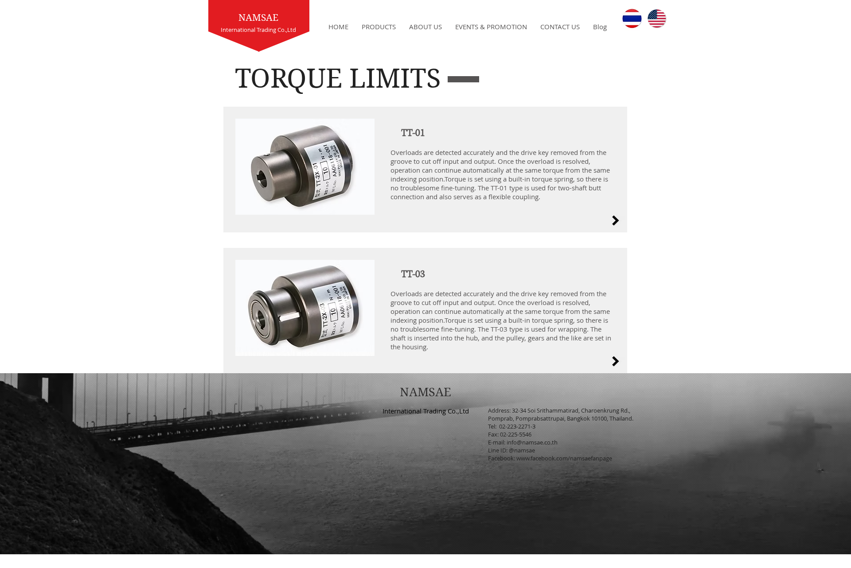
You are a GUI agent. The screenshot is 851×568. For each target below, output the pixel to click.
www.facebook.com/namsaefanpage (564, 458)
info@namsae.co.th (532, 442)
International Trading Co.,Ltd (426, 410)
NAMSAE (258, 17)
